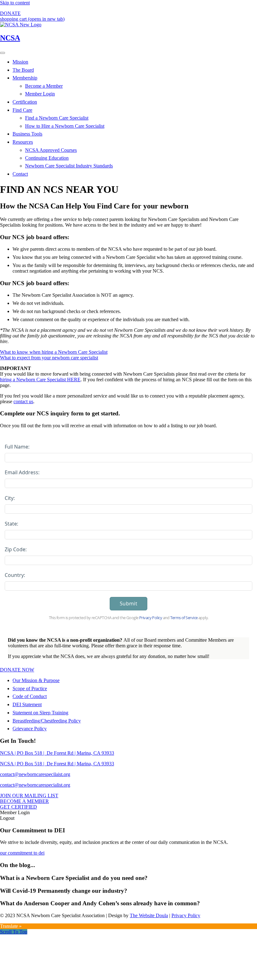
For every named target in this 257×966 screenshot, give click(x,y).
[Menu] (2, 53)
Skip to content (15, 2)
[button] (13, 931)
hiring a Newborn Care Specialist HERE (40, 379)
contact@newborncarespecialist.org (35, 785)
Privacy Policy (185, 915)
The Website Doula (149, 915)
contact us (23, 401)
